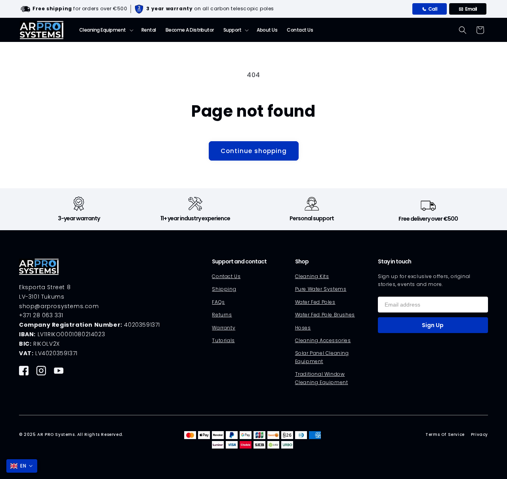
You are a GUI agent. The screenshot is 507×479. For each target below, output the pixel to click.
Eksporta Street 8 (45, 287)
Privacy (479, 434)
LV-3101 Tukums (41, 297)
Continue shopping (254, 151)
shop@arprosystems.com (59, 306)
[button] (105, 30)
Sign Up (433, 325)
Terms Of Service (445, 434)
